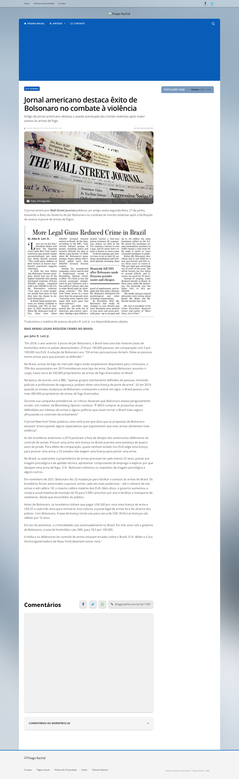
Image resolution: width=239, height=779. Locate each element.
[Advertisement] (119, 54)
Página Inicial (43, 769)
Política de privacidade (44, 3)
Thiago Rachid (32, 128)
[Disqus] (89, 662)
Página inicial (36, 23)
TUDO (208, 89)
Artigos (57, 23)
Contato (62, 3)
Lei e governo (31, 88)
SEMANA (195, 89)
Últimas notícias (100, 769)
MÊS (202, 89)
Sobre (27, 3)
